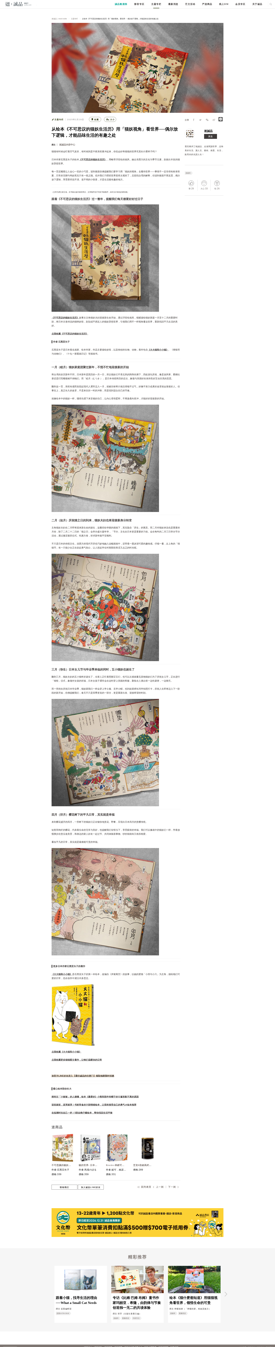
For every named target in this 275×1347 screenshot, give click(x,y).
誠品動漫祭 (121, 4)
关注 (210, 136)
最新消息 (173, 4)
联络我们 (64, 1187)
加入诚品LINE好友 (91, 1187)
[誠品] (18, 4)
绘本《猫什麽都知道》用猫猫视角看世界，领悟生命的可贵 (193, 1300)
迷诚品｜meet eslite (59, 19)
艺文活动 (190, 4)
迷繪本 (188, 173)
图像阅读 (125, 1318)
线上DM (223, 4)
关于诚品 (257, 4)
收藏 (96, 119)
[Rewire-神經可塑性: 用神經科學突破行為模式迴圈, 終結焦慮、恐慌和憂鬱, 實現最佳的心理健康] (116, 1148)
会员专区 (240, 4)
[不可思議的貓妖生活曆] (62, 1148)
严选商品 (207, 4)
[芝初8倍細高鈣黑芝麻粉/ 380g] (143, 1148)
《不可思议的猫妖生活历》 (93, 159)
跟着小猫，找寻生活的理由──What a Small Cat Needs (76, 1300)
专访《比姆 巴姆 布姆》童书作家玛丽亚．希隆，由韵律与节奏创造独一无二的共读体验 (137, 1302)
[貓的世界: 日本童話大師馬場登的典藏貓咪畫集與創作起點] (89, 1148)
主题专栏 (156, 4)
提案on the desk (63, 1313)
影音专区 (139, 4)
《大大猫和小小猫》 (158, 350)
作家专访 (136, 1318)
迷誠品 (208, 131)
